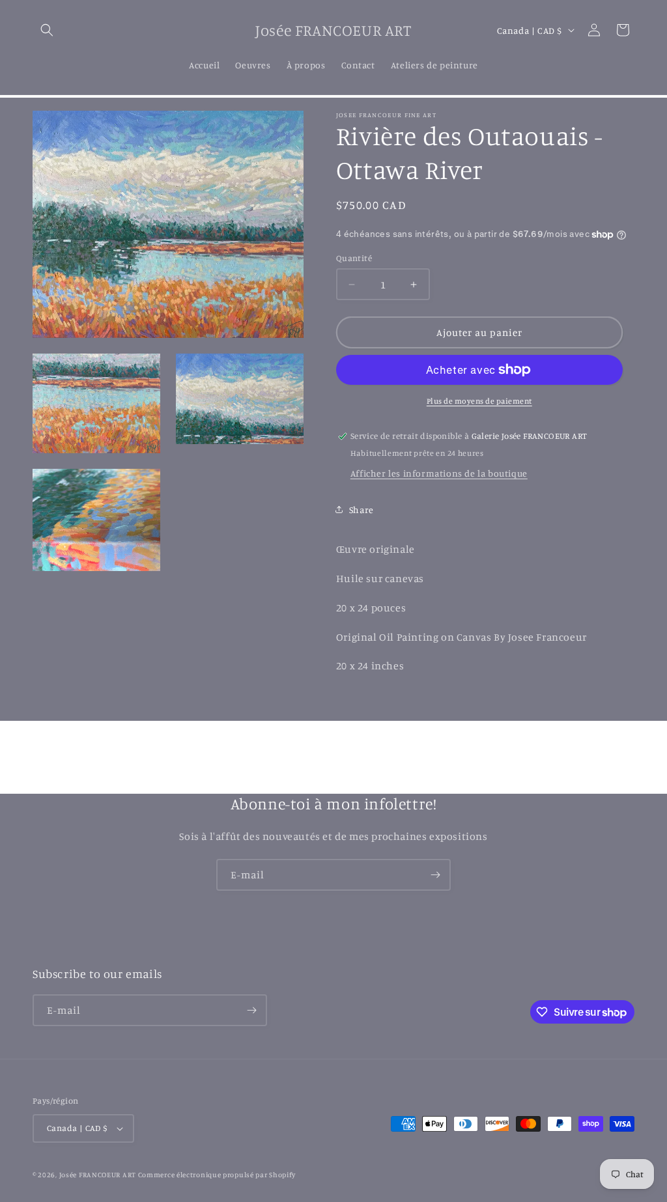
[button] (47, 30)
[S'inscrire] (435, 875)
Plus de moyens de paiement (479, 401)
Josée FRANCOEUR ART (98, 1174)
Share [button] (361, 509)
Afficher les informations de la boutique (439, 473)
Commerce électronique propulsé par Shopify (217, 1174)
